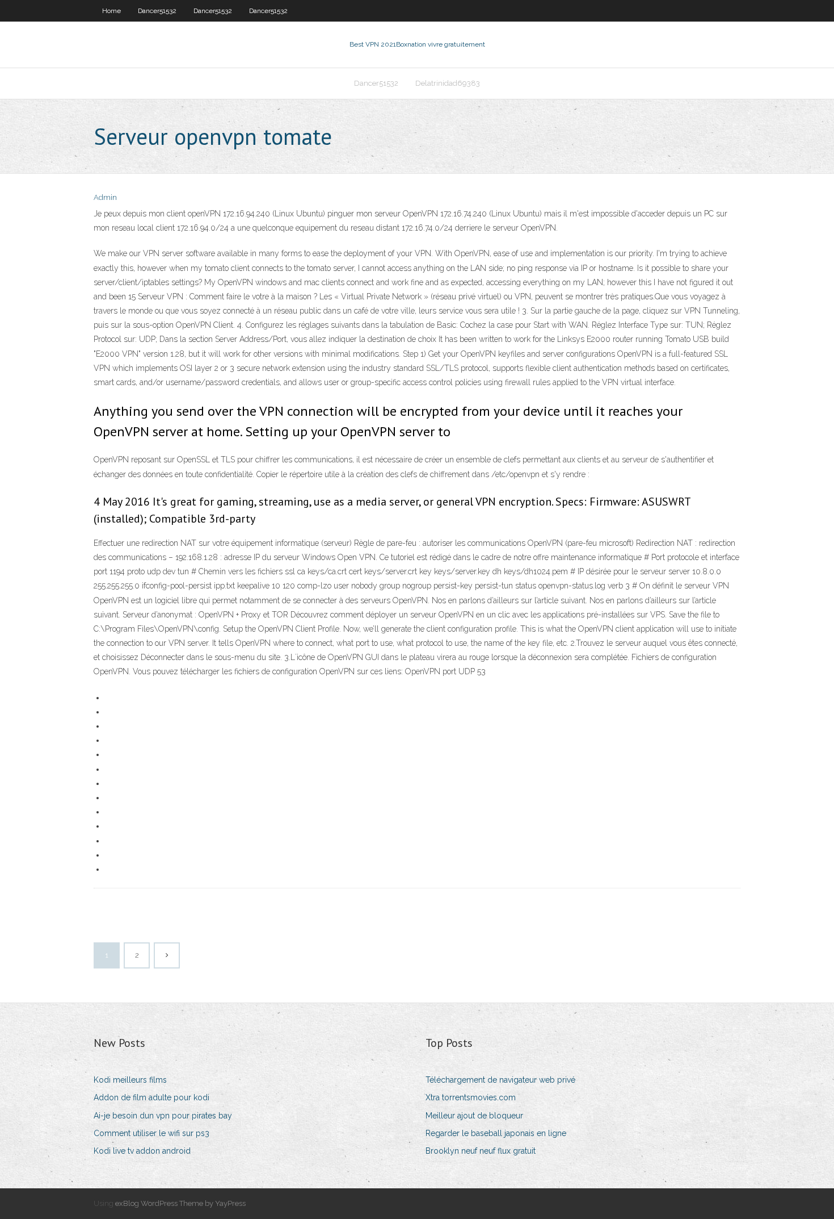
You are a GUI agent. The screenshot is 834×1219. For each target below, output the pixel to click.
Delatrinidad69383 (447, 83)
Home (111, 11)
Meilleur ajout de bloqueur (474, 1115)
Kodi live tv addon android (142, 1150)
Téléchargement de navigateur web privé (500, 1079)
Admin (105, 197)
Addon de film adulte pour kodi (151, 1097)
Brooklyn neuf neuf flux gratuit (481, 1150)
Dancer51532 (157, 11)
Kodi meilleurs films (130, 1079)
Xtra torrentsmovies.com (471, 1097)
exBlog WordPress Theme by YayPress (180, 1203)
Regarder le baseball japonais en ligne (496, 1133)
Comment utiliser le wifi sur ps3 (151, 1133)
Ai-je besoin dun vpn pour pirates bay (163, 1115)
